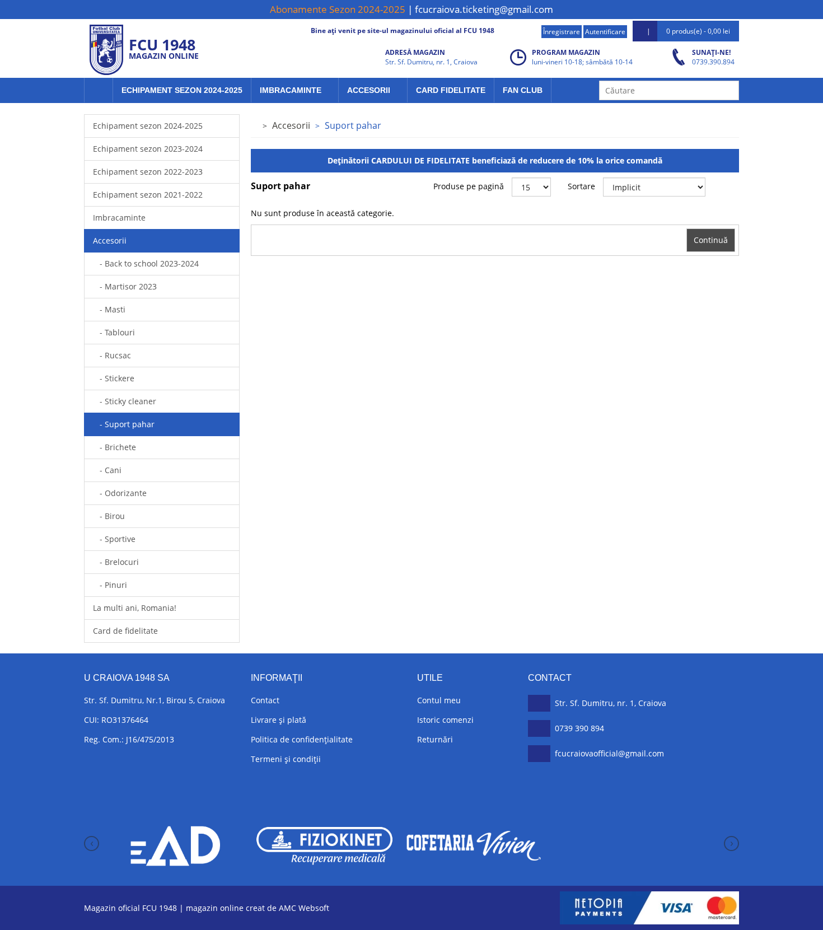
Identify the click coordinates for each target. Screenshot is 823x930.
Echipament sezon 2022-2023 (148, 171)
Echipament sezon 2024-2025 (181, 90)
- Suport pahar (124, 424)
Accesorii (369, 90)
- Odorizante (120, 493)
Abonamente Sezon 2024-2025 (337, 9)
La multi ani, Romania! (134, 607)
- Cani (107, 470)
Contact (265, 700)
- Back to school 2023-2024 (146, 263)
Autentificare (605, 31)
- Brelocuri (116, 562)
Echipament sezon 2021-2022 (148, 194)
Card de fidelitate (125, 630)
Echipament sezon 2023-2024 (148, 148)
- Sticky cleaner (124, 401)
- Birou (109, 516)
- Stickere (113, 378)
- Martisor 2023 (125, 286)
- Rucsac (112, 355)
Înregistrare (561, 31)
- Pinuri (110, 585)
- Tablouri (114, 332)
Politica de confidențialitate (302, 739)
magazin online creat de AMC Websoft (257, 908)
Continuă (711, 240)
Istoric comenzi (445, 719)
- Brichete (114, 447)
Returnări (435, 739)
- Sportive (114, 539)
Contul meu (439, 700)
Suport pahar (353, 125)
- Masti (109, 309)
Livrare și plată (278, 719)
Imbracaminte (292, 90)
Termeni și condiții (286, 759)
